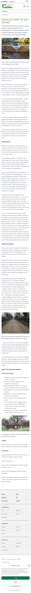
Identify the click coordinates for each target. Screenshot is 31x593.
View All (3, 533)
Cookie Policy (4, 517)
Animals (3, 494)
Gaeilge (17, 546)
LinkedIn (17, 530)
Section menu (4, 11)
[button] (29, 565)
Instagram (3, 527)
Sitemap (3, 543)
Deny (15, 582)
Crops (17, 494)
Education (18, 501)
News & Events (4, 514)
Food (17, 497)
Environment (4, 497)
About (3, 510)
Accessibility (4, 546)
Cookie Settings (5, 550)
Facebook (18, 527)
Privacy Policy (11, 590)
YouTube (3, 530)
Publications (18, 510)
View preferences (15, 586)
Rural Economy (5, 501)
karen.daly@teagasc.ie (7, 461)
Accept (15, 578)
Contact (17, 514)
